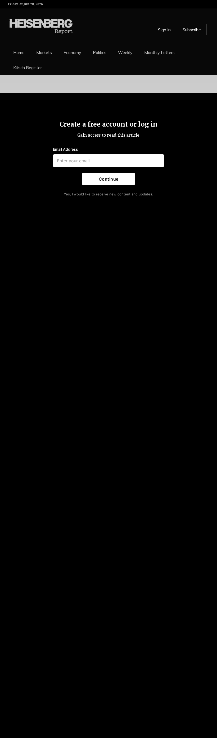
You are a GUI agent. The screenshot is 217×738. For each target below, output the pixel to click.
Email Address (65, 149)
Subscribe (192, 29)
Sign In (164, 29)
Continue (109, 178)
